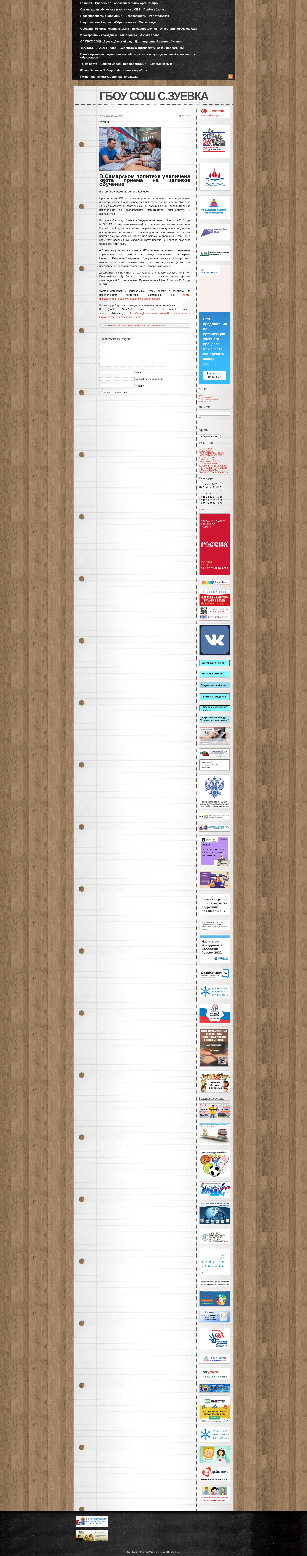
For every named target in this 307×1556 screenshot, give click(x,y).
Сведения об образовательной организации (126, 3)
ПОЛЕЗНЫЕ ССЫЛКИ (209, 461)
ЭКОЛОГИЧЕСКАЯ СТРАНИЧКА (213, 472)
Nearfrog (144, 1552)
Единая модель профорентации (123, 63)
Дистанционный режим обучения (158, 41)
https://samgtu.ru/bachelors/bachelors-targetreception (130, 298)
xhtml (156, 1552)
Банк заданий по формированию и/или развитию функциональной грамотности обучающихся (137, 56)
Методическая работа (132, 70)
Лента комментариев (208, 399)
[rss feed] (230, 77)
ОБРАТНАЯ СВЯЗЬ (207, 459)
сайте (186, 294)
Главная (86, 3)
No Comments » (158, 325)
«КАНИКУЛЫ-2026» (93, 47)
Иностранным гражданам (98, 35)
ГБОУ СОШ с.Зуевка (153, 96)
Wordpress (176, 1552)
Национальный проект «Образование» (108, 22)
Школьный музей (161, 63)
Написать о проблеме (214, 375)
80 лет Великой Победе (96, 70)
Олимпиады (147, 22)
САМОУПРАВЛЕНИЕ (208, 464)
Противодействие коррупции (101, 15)
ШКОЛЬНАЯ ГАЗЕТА (208, 470)
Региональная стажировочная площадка (109, 76)
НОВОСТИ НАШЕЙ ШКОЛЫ (211, 453)
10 (200, 497)
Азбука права (149, 35)
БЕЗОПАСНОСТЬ (207, 449)
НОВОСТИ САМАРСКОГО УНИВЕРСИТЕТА (129, 325)
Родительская (159, 15)
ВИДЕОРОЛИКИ (206, 451)
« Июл (202, 509)
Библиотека (128, 35)
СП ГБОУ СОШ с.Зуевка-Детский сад (106, 41)
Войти (201, 395)
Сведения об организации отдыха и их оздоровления (118, 28)
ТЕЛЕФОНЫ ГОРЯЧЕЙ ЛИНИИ (213, 466)
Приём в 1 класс (154, 9)
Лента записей (205, 397)
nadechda (186, 115)
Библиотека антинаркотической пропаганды (152, 47)
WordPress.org (205, 401)
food (113, 47)
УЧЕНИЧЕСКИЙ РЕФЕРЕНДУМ (213, 468)
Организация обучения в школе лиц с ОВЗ (110, 9)
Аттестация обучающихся (178, 28)
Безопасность (135, 15)
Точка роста (88, 63)
